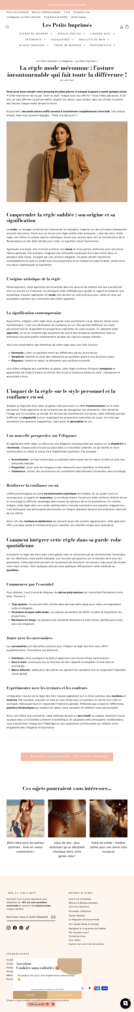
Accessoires (61, 39)
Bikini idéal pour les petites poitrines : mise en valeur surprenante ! (25, 847)
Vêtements (34, 39)
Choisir (30, 994)
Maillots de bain (92, 39)
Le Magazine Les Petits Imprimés (24, 17)
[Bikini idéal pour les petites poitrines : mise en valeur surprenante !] (25, 818)
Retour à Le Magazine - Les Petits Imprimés (69, 756)
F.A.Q (67, 12)
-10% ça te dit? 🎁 (38, 1004)
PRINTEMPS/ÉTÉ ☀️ (103, 45)
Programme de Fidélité (56, 17)
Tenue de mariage (68, 45)
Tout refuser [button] (24, 963)
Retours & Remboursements (46, 12)
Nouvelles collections (80, 911)
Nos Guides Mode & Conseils (84, 924)
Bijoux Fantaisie (32, 45)
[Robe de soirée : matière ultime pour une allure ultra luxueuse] (108, 818)
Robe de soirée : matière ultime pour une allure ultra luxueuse (108, 847)
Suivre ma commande (18, 12)
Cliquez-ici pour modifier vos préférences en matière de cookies (38, 1000)
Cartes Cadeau (78, 17)
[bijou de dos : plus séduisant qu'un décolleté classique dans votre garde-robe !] (67, 818)
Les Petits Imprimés (46, 61)
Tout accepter (64, 994)
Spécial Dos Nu (70, 33)
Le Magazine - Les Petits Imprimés (78, 61)
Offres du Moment (34, 33)
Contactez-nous (81, 12)
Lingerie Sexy (101, 33)
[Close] (53, 1004)
